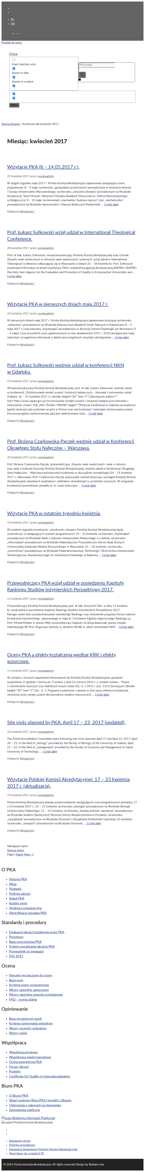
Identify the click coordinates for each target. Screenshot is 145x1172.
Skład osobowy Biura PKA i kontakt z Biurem (40, 1100)
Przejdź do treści (12, 42)
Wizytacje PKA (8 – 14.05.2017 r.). (43, 167)
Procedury (16, 937)
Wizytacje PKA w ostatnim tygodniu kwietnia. (54, 513)
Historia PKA (18, 879)
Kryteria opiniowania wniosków (31, 1023)
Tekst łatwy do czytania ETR (26, 1153)
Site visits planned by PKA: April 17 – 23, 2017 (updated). (66, 722)
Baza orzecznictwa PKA (25, 942)
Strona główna (10, 124)
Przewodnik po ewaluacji (26, 951)
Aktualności (27, 211)
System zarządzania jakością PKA (32, 946)
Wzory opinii (18, 1033)
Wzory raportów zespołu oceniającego (36, 994)
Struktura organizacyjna (25, 908)
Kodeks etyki (18, 903)
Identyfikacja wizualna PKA (28, 913)
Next (29, 854)
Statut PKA (16, 898)
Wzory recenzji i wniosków (27, 1028)
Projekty (15, 1071)
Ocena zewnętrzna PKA (25, 1062)
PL (12, 19)
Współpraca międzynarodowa (30, 1057)
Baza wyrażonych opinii (25, 1018)
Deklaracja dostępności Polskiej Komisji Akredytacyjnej (43, 1149)
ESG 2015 (16, 956)
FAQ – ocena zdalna (23, 999)
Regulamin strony (20, 1141)
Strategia (15, 889)
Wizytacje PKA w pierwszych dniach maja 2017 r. (57, 304)
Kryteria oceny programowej (29, 985)
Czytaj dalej (111, 204)
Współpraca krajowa (23, 1052)
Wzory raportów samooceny (29, 990)
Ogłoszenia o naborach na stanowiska (35, 1105)
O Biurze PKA (18, 1095)
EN (13, 23)
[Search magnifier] (82, 75)
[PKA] (13, 54)
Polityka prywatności (22, 1145)
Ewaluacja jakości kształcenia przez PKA (36, 932)
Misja (12, 884)
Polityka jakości (20, 893)
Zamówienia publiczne (24, 1110)
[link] (18, 33)
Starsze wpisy (15, 850)
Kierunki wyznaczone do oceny (30, 975)
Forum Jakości (19, 1067)
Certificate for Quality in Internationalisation (39, 1076)
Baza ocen (16, 980)
